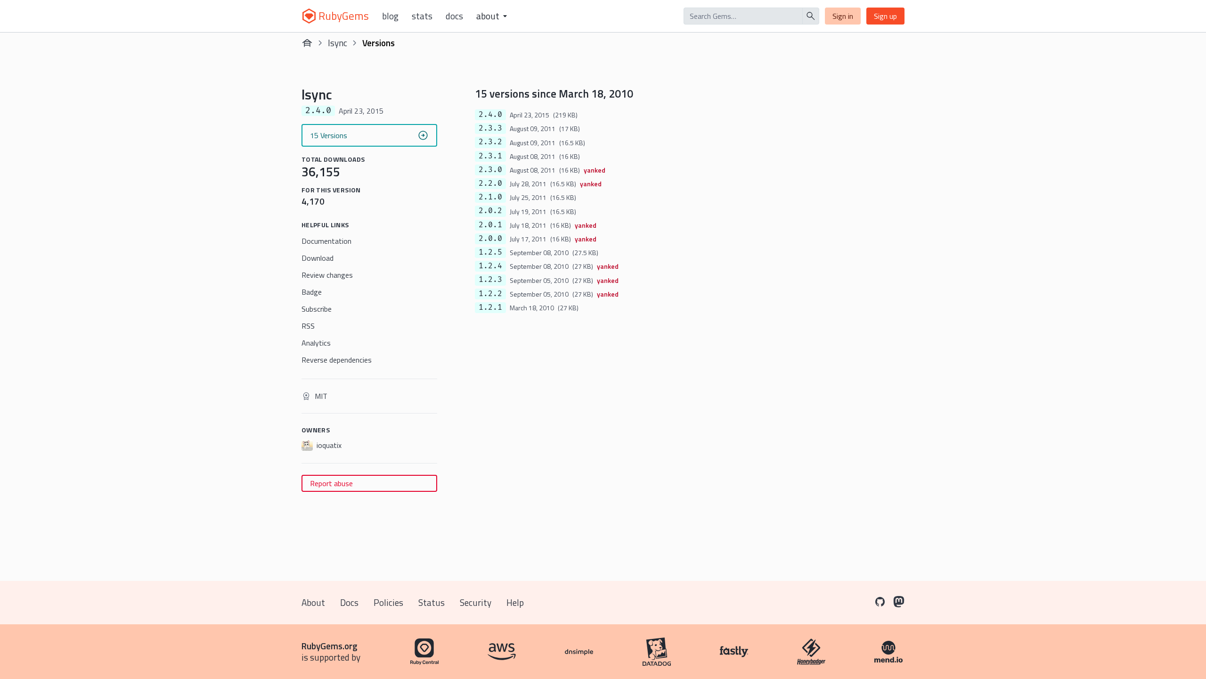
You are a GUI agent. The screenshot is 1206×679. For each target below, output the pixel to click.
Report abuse (331, 483)
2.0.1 (490, 225)
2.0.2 (490, 210)
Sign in (842, 16)
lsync (337, 43)
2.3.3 (490, 128)
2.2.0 (490, 183)
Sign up (885, 16)
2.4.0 (490, 114)
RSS (308, 325)
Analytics (316, 342)
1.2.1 (490, 307)
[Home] (307, 42)
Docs (454, 16)
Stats (422, 16)
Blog (390, 16)
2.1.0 (490, 197)
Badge (312, 292)
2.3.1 (490, 156)
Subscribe (317, 309)
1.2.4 (490, 266)
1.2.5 (490, 252)
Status (431, 602)
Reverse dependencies (337, 359)
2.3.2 (490, 142)
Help (515, 602)
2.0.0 (490, 238)
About (313, 602)
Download (318, 258)
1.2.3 (490, 279)
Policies (388, 602)
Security (475, 602)
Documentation (326, 241)
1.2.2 (490, 293)
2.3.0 (490, 169)
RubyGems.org (330, 646)
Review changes (327, 275)
